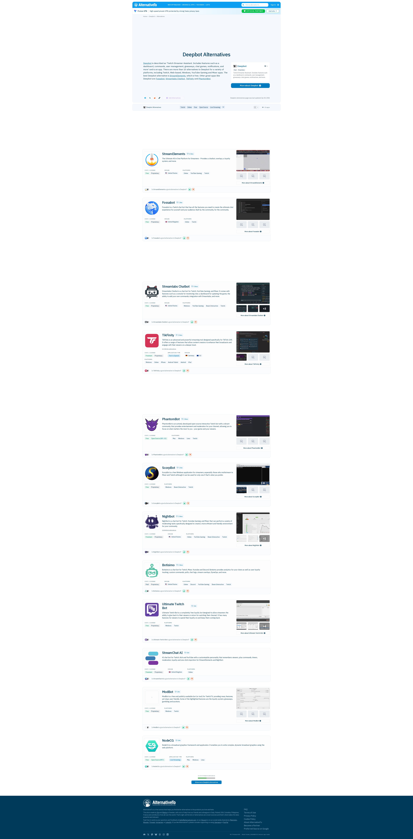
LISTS (208, 5)
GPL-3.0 (163, 438)
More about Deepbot (249, 85)
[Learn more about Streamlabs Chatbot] (152, 292)
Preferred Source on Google (256, 828)
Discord (203, 820)
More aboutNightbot (252, 545)
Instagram (159, 822)
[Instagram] (164, 834)
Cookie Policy (249, 819)
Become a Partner (252, 825)
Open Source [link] (203, 107)
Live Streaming (175, 760)
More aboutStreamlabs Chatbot (252, 315)
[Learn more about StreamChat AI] (152, 658)
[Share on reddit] (155, 98)
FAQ (246, 809)
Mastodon (233, 820)
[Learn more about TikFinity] (152, 341)
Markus (164, 812)
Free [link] (195, 107)
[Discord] (144, 834)
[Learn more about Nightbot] (152, 522)
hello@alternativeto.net (187, 820)
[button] (190, 154)
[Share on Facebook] (145, 98)
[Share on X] (150, 98)
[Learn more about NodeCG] (152, 746)
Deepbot (147, 63)
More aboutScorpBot (251, 497)
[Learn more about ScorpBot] (152, 473)
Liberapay (217, 822)
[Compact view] (257, 107)
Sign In (273, 5)
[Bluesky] (156, 834)
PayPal (225, 822)
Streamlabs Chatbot (175, 78)
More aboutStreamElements (252, 183)
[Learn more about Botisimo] (152, 570)
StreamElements (178, 75)
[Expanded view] (255, 107)
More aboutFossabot (252, 231)
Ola (158, 812)
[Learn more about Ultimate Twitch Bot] (152, 610)
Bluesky (146, 822)
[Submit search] (243, 5)
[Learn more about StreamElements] (152, 159)
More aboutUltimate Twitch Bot (252, 633)
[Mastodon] (152, 834)
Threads (152, 822)
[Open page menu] (278, 5)
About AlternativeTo (253, 822)
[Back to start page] (148, 5)
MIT (162, 760)
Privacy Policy (250, 816)
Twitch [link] (183, 107)
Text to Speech (174, 356)
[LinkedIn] (167, 834)
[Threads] (160, 834)
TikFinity (190, 78)
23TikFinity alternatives (169, 349)
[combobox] (254, 5)
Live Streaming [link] (215, 107)
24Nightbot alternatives (169, 530)
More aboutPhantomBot (251, 448)
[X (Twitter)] (148, 834)
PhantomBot (204, 78)
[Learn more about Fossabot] (152, 208)
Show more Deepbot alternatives (206, 782)
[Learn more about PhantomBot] (152, 425)
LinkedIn (168, 822)
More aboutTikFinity (252, 364)
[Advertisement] (206, 33)
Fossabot (160, 78)
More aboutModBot (252, 721)
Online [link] (189, 107)
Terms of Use (250, 812)
